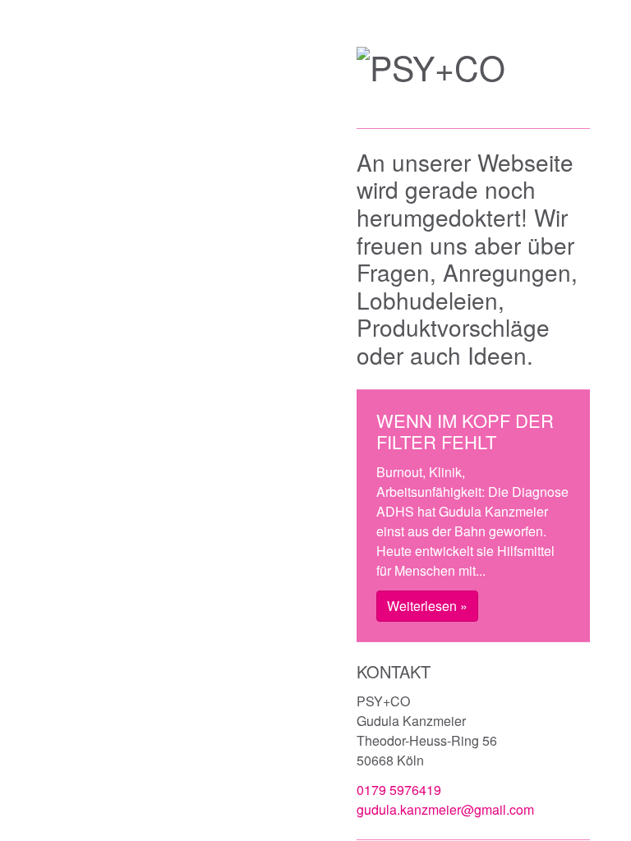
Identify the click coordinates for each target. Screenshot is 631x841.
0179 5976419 (399, 789)
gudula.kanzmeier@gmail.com (445, 809)
